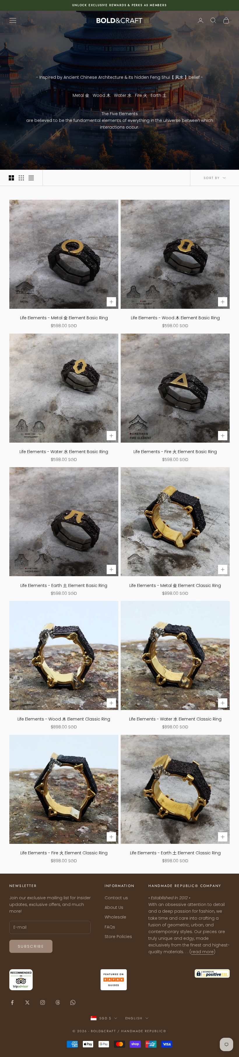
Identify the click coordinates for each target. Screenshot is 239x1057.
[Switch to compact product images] (31, 178)
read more (202, 952)
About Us (114, 907)
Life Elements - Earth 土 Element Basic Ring (63, 585)
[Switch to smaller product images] (21, 178)
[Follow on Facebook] (12, 1002)
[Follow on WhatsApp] (73, 1002)
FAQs (110, 927)
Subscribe (31, 946)
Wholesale (115, 917)
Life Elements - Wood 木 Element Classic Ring (63, 719)
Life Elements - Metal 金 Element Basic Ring (64, 318)
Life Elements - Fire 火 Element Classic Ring (64, 853)
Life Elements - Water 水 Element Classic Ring (175, 719)
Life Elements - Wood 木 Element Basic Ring (175, 318)
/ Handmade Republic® (141, 1031)
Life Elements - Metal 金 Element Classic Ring (175, 585)
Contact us (116, 898)
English (134, 1018)
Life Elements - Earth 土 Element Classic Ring (175, 853)
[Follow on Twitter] (27, 1002)
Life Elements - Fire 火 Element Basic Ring (175, 452)
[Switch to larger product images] (11, 178)
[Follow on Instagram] (42, 1002)
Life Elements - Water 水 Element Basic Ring (64, 452)
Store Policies (118, 936)
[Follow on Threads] (58, 1002)
